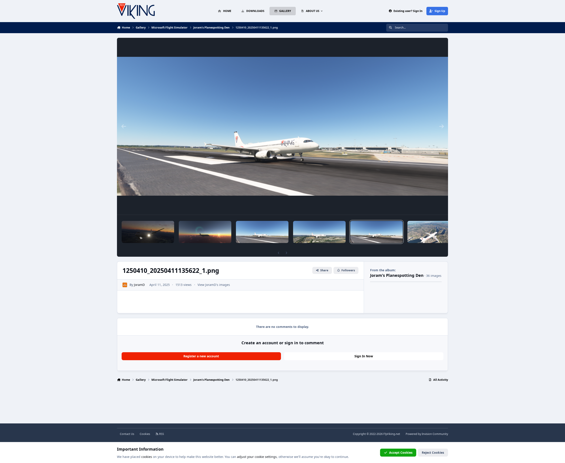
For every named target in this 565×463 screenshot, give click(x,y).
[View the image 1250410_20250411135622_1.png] (376, 232)
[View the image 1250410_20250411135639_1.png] (262, 232)
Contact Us (127, 434)
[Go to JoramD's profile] (124, 285)
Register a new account (201, 356)
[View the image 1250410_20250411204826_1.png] (148, 232)
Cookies (145, 434)
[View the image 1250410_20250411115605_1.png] (433, 232)
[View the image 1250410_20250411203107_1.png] (205, 232)
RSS (161, 434)
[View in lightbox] (282, 126)
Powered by (427, 434)
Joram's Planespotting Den (397, 275)
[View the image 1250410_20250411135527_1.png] (319, 232)
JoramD (139, 285)
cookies (146, 457)
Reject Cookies (433, 452)
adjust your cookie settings (257, 457)
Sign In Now (363, 356)
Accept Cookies (400, 452)
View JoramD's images (214, 285)
